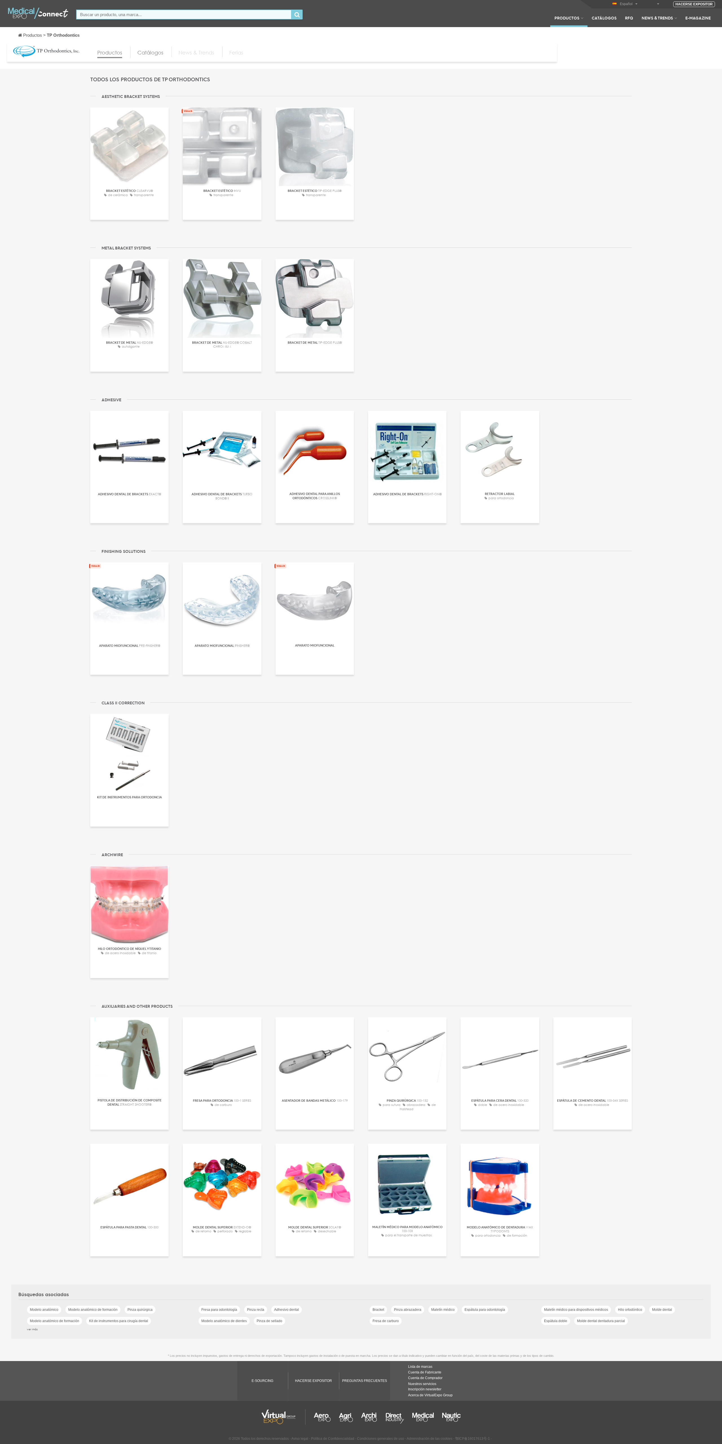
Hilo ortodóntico (630, 1310)
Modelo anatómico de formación (93, 1310)
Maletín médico (443, 1310)
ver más (32, 1329)
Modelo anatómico (44, 1310)
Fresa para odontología (219, 1310)
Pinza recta (255, 1310)
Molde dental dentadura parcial (601, 1321)
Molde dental (662, 1310)
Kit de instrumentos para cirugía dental (118, 1321)
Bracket (378, 1310)
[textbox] (184, 14)
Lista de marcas (420, 1367)
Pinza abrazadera (407, 1310)
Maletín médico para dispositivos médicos (576, 1310)
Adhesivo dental (286, 1310)
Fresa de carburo (386, 1321)
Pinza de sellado (269, 1321)
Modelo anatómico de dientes (224, 1321)
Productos (566, 17)
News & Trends (657, 17)
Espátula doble (555, 1321)
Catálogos (604, 17)
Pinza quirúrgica (140, 1310)
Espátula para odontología (485, 1310)
